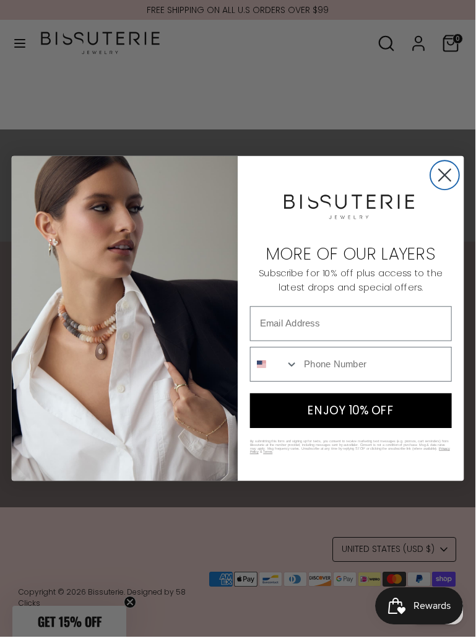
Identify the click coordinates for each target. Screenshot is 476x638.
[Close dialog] (444, 175)
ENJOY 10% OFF (351, 411)
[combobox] (274, 364)
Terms (267, 452)
